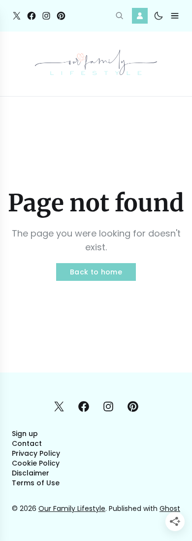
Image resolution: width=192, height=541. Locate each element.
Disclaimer (30, 473)
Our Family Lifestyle (71, 508)
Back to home (96, 272)
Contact (27, 443)
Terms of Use (36, 483)
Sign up (25, 434)
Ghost (170, 508)
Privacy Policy (36, 453)
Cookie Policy (36, 463)
